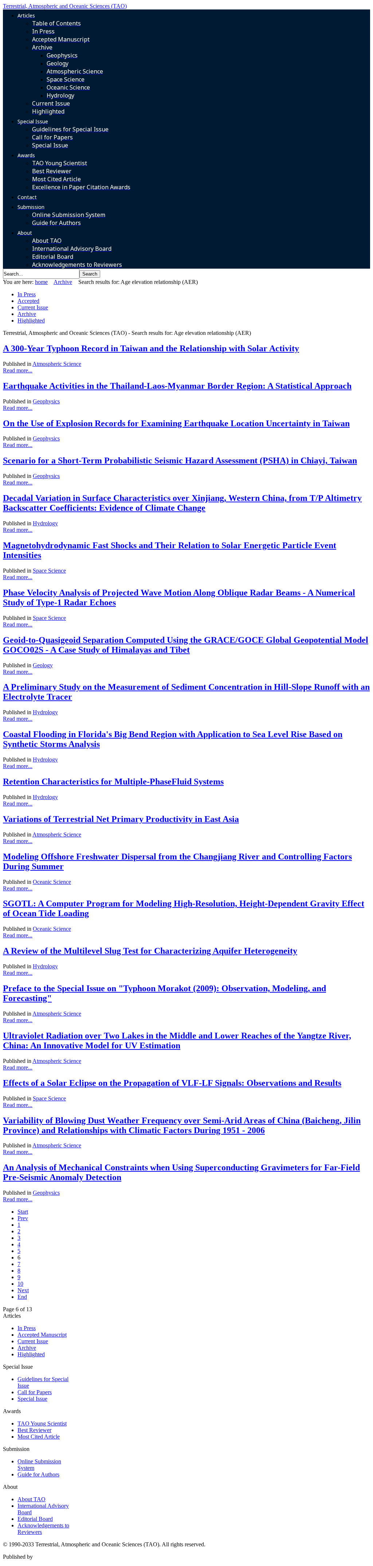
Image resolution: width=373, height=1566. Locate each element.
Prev (22, 1218)
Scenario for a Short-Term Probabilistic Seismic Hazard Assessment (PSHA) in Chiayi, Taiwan (180, 460)
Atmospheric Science (56, 364)
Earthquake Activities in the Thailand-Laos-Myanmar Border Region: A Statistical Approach (177, 386)
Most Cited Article (38, 1436)
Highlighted (31, 320)
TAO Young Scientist (42, 1423)
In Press (26, 294)
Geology (43, 665)
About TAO (31, 1499)
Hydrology (45, 523)
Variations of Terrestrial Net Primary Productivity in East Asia (121, 819)
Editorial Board (35, 1519)
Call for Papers (34, 1392)
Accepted (28, 301)
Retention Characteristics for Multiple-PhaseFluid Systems (113, 781)
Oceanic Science (52, 882)
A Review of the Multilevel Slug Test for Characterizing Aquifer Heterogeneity (150, 951)
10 (20, 1284)
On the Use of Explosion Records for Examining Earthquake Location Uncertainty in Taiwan (176, 423)
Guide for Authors (38, 1474)
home (41, 282)
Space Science (49, 571)
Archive (63, 282)
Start (22, 1212)
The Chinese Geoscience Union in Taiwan (83, 1557)
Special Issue (32, 1399)
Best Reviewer (34, 1430)
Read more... (17, 370)
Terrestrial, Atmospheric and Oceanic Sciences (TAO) (65, 6)
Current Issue (32, 307)
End (22, 1297)
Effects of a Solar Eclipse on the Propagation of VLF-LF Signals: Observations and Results (172, 1083)
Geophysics (46, 401)
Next (23, 1290)
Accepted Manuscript (42, 1335)
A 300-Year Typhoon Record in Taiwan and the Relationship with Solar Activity (151, 348)
